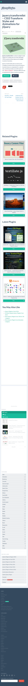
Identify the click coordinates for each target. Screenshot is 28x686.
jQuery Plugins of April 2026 (8, 567)
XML (14, 545)
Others (14, 520)
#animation (6, 80)
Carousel (14, 481)
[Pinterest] (9, 675)
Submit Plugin (4, 594)
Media (14, 511)
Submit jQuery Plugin (7, 574)
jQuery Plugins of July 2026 (12, 311)
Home (2, 593)
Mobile (14, 515)
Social (14, 532)
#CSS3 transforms (13, 81)
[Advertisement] (14, 118)
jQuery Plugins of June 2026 (8, 562)
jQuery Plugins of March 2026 (9, 569)
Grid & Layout (14, 502)
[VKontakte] (12, 675)
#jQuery (20, 81)
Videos (2, 598)
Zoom (14, 548)
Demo (15, 75)
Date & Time (14, 488)
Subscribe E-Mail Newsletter (7, 608)
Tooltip (14, 541)
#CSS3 (11, 80)
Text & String (14, 538)
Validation (14, 543)
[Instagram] (7, 675)
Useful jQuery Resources (8, 572)
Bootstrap (14, 479)
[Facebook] (4, 675)
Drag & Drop (14, 490)
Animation (5, 33)
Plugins (5, 412)
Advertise (7, 579)
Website (7, 75)
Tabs (14, 536)
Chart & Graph (14, 483)
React (14, 522)
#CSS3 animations (17, 80)
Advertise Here (14, 406)
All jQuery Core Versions (6, 609)
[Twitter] (1, 675)
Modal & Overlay (14, 518)
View (14, 163)
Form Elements (14, 497)
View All (13, 446)
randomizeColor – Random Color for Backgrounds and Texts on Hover (19, 98)
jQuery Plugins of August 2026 (9, 556)
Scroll (14, 527)
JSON (14, 506)
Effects (14, 493)
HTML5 (14, 504)
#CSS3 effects (6, 81)
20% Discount (10, 579)
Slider (14, 529)
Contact (4, 582)
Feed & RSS (14, 495)
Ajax (14, 474)
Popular (2, 599)
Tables (14, 534)
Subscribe (21, 680)
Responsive (14, 525)
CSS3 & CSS (18, 31)
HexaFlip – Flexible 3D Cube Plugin (9, 96)
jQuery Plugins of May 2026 (8, 564)
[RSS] (14, 675)
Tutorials (6, 417)
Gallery (14, 499)
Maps (14, 509)
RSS (2, 604)
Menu (14, 513)
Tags (5, 414)
